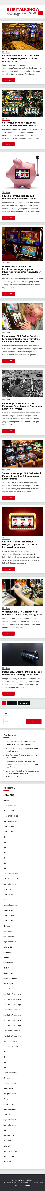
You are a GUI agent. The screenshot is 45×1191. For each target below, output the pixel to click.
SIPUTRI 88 (8, 894)
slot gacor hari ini (9, 1078)
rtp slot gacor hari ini (11, 978)
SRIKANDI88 (8, 795)
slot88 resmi (8, 973)
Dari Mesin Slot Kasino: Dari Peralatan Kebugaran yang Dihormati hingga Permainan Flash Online (21, 270)
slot (4, 837)
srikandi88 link (9, 1156)
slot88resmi (8, 1088)
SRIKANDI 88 (8, 826)
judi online (7, 800)
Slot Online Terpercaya (12, 989)
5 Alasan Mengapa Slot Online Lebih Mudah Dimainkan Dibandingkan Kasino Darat (22, 476)
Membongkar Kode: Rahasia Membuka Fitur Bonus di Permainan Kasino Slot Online (22, 406)
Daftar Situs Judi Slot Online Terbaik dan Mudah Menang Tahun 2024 (22, 673)
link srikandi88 (9, 1104)
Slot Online (6, 52)
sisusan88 (7, 1141)
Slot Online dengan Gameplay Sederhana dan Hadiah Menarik (20, 124)
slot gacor (7, 1099)
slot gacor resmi (9, 1093)
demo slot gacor (9, 1083)
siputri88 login (8, 1135)
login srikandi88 (9, 884)
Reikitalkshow (23, 9)
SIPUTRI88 (8, 889)
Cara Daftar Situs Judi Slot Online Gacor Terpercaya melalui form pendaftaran (21, 58)
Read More (8, 80)
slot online (7, 926)
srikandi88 (7, 1146)
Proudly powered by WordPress (15, 1183)
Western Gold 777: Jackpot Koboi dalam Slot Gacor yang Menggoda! (22, 613)
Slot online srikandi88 (11, 873)
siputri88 (6, 900)
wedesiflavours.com (11, 905)
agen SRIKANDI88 (10, 816)
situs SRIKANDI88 (10, 821)
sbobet (6, 957)
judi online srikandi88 (11, 879)
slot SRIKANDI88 (10, 811)
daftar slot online (10, 1073)
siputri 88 (7, 1162)
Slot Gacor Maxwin (10, 1046)
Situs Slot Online (9, 805)
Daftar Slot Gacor (10, 1041)
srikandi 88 (7, 947)
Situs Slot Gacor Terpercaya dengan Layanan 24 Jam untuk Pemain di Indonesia (19, 544)
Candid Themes (24, 1185)
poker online (8, 952)
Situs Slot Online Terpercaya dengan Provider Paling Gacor (19, 197)
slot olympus (8, 983)
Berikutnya (23, 703)
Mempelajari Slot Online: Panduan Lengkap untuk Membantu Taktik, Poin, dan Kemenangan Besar (21, 339)
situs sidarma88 (9, 1109)
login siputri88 (8, 931)
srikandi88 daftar (10, 1151)
